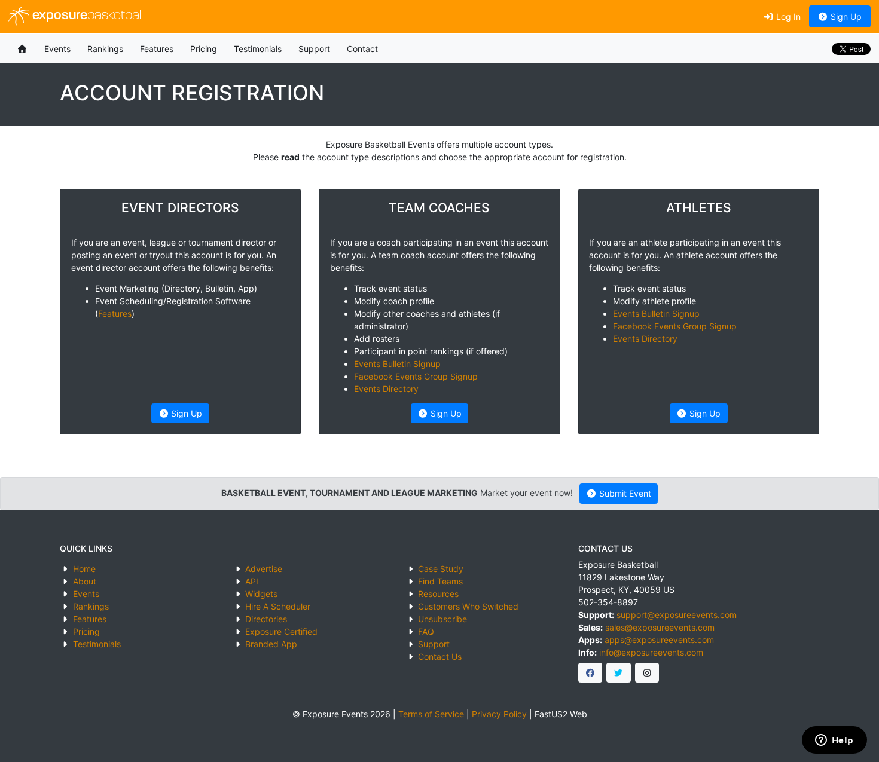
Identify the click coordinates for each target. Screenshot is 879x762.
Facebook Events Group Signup (416, 376)
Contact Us (440, 656)
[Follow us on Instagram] (647, 673)
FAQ (426, 631)
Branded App (271, 644)
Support (314, 49)
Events (57, 49)
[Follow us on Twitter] (618, 673)
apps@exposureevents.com (659, 640)
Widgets (261, 594)
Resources (438, 594)
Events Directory (386, 389)
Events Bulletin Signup (397, 364)
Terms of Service (431, 714)
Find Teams (440, 581)
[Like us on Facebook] (590, 673)
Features (156, 49)
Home (84, 569)
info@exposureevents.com (651, 652)
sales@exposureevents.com (660, 627)
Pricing (203, 49)
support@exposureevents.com (676, 615)
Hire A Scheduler (277, 606)
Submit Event (624, 493)
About (84, 581)
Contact (362, 49)
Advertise (263, 569)
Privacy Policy (499, 714)
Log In (787, 16)
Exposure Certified (281, 631)
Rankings (105, 49)
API (251, 581)
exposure (86, 16)
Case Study (440, 569)
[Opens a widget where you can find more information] (834, 741)
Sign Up (845, 16)
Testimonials (258, 49)
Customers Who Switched (468, 606)
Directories (266, 619)
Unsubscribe (442, 619)
